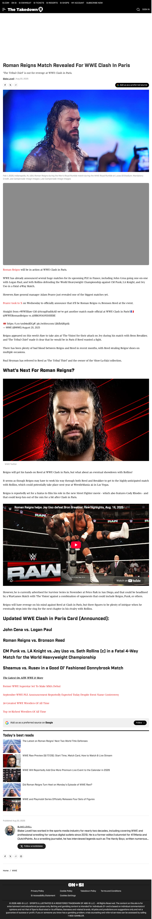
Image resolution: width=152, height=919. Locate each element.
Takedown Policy (88, 891)
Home (6, 871)
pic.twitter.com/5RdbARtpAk (53, 323)
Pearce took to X (12, 303)
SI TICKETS (39, 3)
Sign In (146, 9)
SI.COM (5, 3)
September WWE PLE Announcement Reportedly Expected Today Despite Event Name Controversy (61, 694)
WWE (14, 871)
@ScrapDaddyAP (47, 311)
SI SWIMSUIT (25, 3)
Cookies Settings (68, 896)
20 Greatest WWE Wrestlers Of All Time (26, 703)
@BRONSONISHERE (44, 315)
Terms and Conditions (111, 891)
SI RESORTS (52, 3)
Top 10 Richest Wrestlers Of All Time (24, 711)
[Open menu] (4, 9)
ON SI (14, 3)
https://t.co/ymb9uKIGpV (21, 323)
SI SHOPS (64, 3)
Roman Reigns (11, 269)
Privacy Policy (37, 891)
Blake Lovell (8, 79)
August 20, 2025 (31, 327)
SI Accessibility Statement (43, 896)
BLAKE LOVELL (25, 827)
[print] (21, 856)
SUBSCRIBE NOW (94, 3)
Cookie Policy (66, 891)
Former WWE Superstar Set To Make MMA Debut (32, 686)
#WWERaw (25, 311)
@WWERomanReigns (15, 315)
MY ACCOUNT (77, 3)
